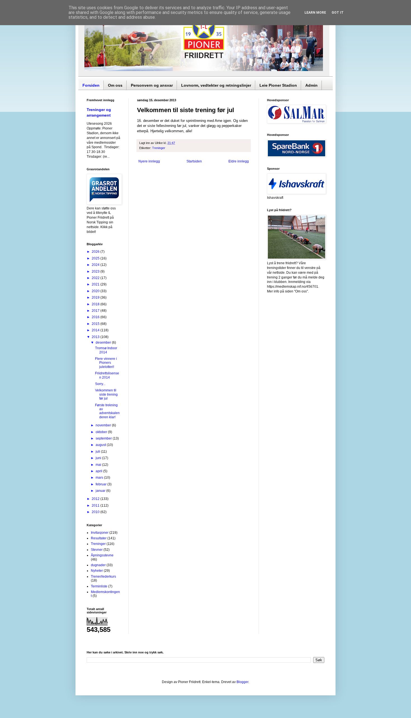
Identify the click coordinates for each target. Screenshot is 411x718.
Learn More (315, 13)
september (104, 438)
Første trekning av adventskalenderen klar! (107, 411)
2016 (96, 317)
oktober (102, 432)
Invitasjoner (99, 533)
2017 (96, 311)
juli (98, 452)
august (101, 445)
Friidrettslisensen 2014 (107, 375)
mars (100, 478)
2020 (96, 291)
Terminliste (99, 586)
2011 (96, 505)
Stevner (97, 550)
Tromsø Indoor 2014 (106, 350)
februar (101, 484)
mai (99, 465)
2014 (96, 330)
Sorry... (100, 384)
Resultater (99, 538)
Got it (338, 13)
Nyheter (97, 571)
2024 (96, 265)
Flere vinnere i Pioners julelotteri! (106, 363)
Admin (311, 85)
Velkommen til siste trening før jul (106, 394)
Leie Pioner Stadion (278, 85)
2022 (96, 278)
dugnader (98, 565)
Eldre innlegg (238, 161)
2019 (96, 297)
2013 (96, 337)
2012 (96, 499)
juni (99, 458)
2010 (96, 512)
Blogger (242, 682)
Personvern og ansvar (152, 85)
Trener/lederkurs (103, 576)
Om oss (115, 85)
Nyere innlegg (149, 161)
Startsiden (194, 161)
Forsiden (91, 85)
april (99, 471)
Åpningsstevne (102, 555)
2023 (96, 271)
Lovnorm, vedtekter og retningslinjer (216, 85)
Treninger (158, 148)
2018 (96, 304)
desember (104, 342)
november (104, 425)
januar (101, 491)
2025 (96, 258)
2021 (96, 284)
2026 (96, 252)
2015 (96, 324)
